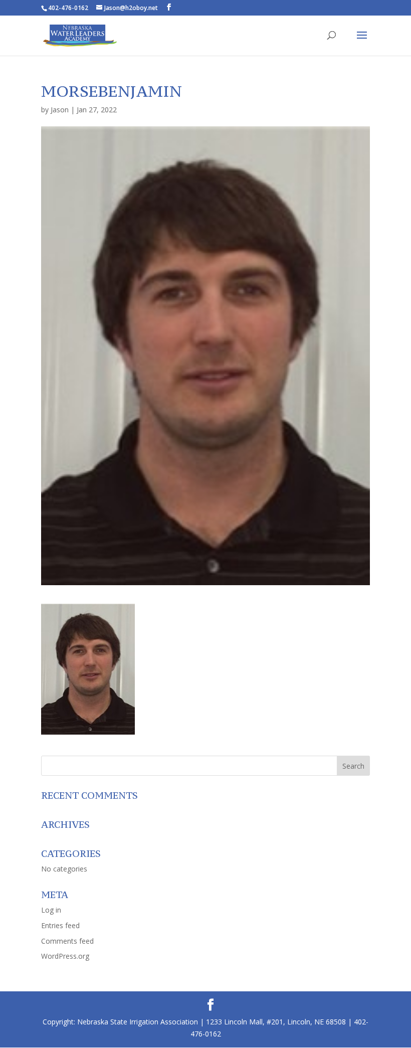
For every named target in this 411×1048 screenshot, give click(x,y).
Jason (60, 109)
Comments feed (67, 941)
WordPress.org (65, 956)
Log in (51, 910)
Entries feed (60, 925)
